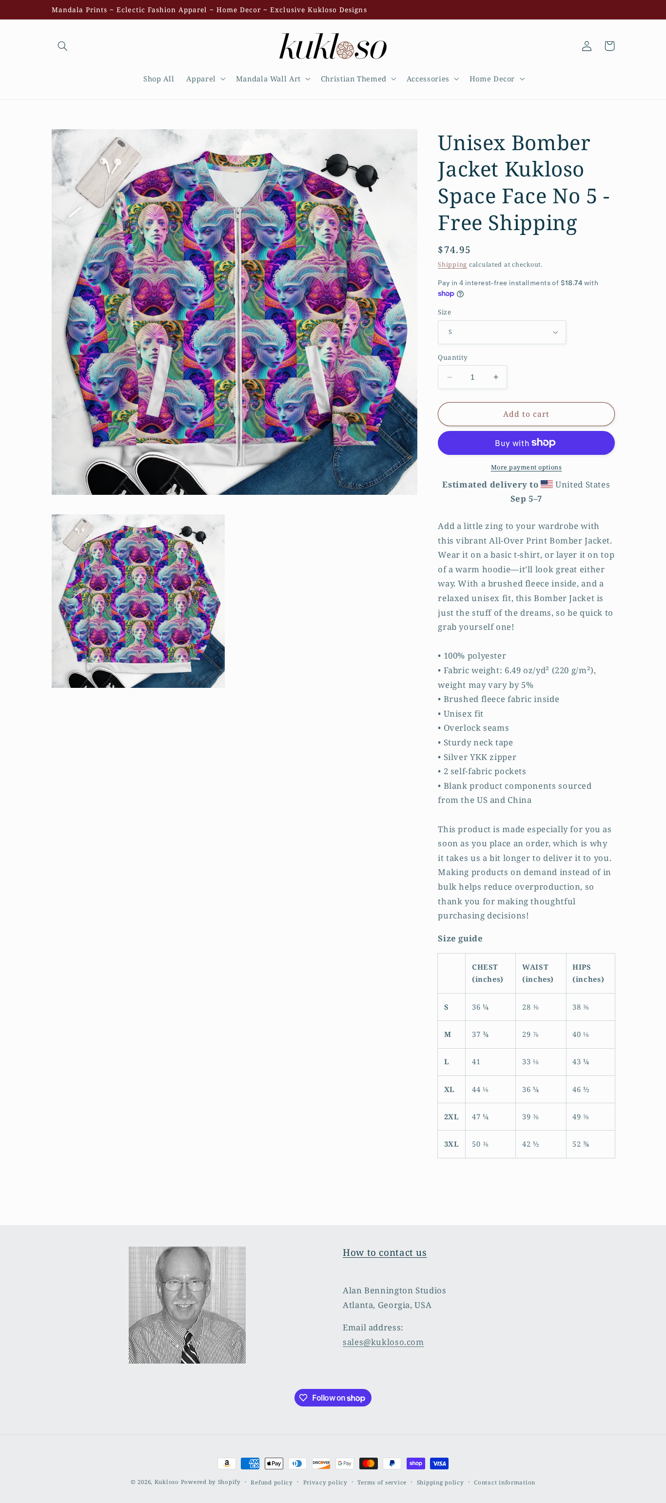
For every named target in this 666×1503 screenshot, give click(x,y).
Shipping (452, 264)
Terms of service (382, 1482)
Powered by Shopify (211, 1481)
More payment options (526, 467)
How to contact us (385, 1252)
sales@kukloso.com (383, 1341)
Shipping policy (440, 1482)
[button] (63, 46)
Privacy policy (325, 1482)
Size (444, 311)
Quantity (453, 357)
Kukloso (167, 1481)
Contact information (504, 1482)
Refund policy (272, 1482)
